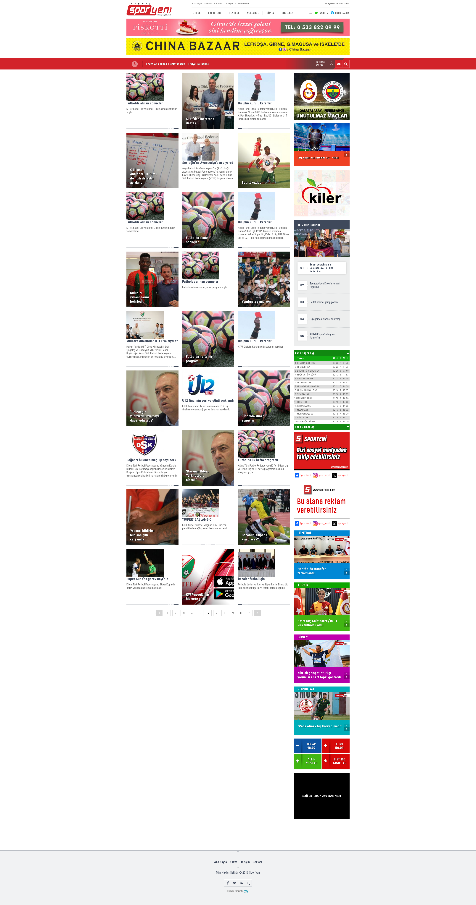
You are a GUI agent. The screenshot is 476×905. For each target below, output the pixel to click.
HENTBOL (305, 533)
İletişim (245, 862)
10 (241, 613)
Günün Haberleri (214, 3)
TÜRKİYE (304, 585)
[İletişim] (338, 64)
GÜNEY (303, 637)
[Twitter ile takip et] (234, 883)
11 (249, 613)
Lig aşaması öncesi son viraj (164, 64)
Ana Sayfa (197, 3)
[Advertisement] (108, 128)
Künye (233, 862)
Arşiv (230, 3)
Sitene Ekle (243, 3)
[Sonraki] (257, 613)
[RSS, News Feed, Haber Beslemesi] (241, 883)
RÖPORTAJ (306, 689)
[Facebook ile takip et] (227, 883)
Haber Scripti (235, 891)
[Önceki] (159, 613)
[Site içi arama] (345, 64)
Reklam (257, 862)
